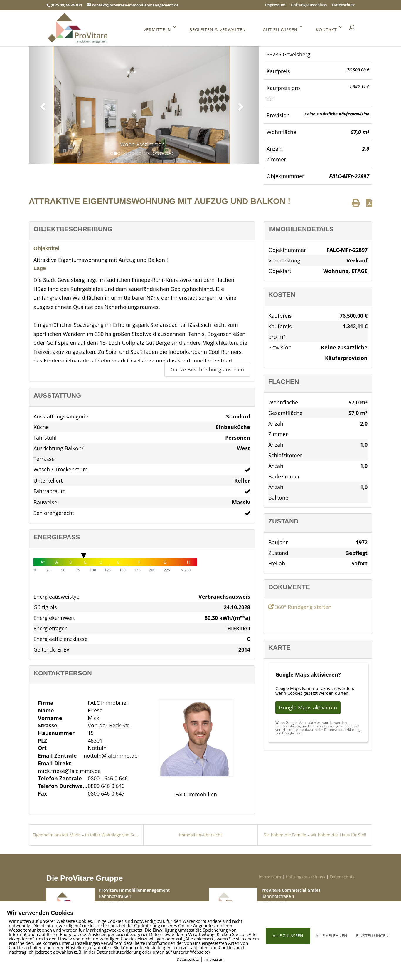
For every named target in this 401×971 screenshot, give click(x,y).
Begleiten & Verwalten (217, 29)
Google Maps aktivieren (308, 707)
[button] (42, 105)
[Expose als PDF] (369, 202)
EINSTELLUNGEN (372, 935)
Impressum (275, 5)
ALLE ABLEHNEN (331, 935)
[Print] (356, 202)
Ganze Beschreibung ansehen (207, 369)
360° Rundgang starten (302, 606)
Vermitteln (157, 29)
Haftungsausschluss (309, 5)
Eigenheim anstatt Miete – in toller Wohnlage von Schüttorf (86, 835)
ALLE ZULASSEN (288, 935)
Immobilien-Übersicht (200, 835)
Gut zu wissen (280, 29)
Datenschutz (343, 5)
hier (299, 733)
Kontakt (326, 29)
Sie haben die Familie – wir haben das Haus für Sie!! (315, 835)
